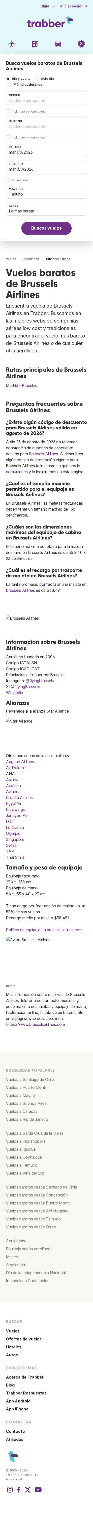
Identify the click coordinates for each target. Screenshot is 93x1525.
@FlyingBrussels (25, 686)
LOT (10, 821)
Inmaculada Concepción (28, 1280)
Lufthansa (15, 827)
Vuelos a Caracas (21, 1111)
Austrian (13, 785)
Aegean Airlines (20, 761)
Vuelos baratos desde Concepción (37, 1195)
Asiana (12, 779)
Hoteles (13, 1346)
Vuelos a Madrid (20, 1095)
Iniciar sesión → (74, 6)
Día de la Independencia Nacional (36, 1272)
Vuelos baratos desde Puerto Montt (38, 1202)
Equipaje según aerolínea (28, 1248)
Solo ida (47, 78)
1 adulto (16, 194)
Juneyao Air (17, 815)
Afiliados (14, 1439)
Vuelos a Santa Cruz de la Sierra (34, 1133)
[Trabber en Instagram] (10, 1492)
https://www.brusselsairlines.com (35, 1024)
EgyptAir (13, 803)
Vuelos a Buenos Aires (26, 1103)
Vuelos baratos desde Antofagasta (37, 1210)
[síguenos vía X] (28, 1492)
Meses (12, 1256)
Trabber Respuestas (26, 1393)
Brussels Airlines (43, 453)
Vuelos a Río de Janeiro (27, 1119)
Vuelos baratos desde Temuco (33, 1218)
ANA (10, 773)
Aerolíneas (15, 1240)
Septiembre (16, 1264)
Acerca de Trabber (25, 1377)
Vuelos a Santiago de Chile (30, 1079)
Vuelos (13, 1330)
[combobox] (46, 98)
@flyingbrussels (40, 680)
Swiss (11, 845)
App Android (18, 1400)
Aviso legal (14, 1479)
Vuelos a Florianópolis (25, 1141)
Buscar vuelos (46, 228)
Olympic (13, 833)
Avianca (13, 791)
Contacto (15, 1431)
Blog (10, 1385)
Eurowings (15, 809)
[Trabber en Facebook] (19, 1492)
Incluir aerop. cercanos (28, 111)
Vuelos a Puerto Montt (26, 1087)
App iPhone (17, 1408)
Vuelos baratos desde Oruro (31, 1226)
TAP (10, 851)
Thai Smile (15, 857)
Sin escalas (20, 180)
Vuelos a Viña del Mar (25, 1173)
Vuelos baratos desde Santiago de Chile (41, 1187)
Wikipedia (14, 692)
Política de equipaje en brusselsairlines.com (44, 929)
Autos (12, 1354)
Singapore (15, 839)
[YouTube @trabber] (37, 1492)
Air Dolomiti (16, 767)
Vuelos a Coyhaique (24, 1157)
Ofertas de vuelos (24, 1338)
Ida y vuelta (21, 78)
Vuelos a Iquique (21, 1149)
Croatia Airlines (19, 797)
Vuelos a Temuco (21, 1165)
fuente (11, 986)
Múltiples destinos (27, 84)
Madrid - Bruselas (21, 385)
